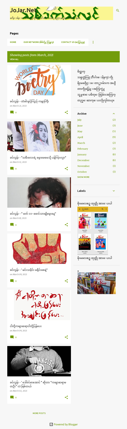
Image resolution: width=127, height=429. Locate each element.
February (82, 148)
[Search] (118, 11)
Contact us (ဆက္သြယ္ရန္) (73, 42)
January (81, 154)
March (81, 143)
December (83, 160)
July (79, 119)
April (80, 137)
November (83, 166)
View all (14, 59)
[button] (66, 112)
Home (13, 42)
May (79, 131)
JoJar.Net (23, 10)
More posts (39, 413)
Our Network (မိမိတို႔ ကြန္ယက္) (38, 42)
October (82, 171)
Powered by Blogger (65, 424)
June (80, 125)
